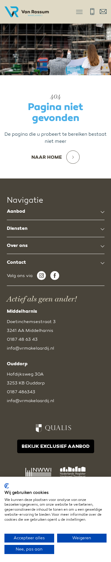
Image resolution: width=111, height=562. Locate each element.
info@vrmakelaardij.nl (103, 11)
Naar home (46, 157)
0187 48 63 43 (92, 11)
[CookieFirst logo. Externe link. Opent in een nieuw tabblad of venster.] (6, 486)
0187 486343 (21, 391)
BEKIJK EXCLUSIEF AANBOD (56, 446)
